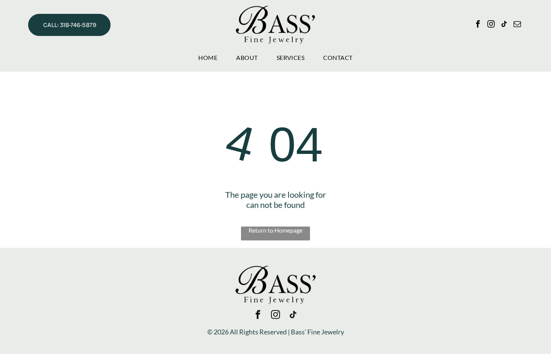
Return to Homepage (275, 230)
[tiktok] (504, 24)
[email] (517, 24)
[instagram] (491, 24)
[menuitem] (208, 57)
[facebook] (478, 24)
